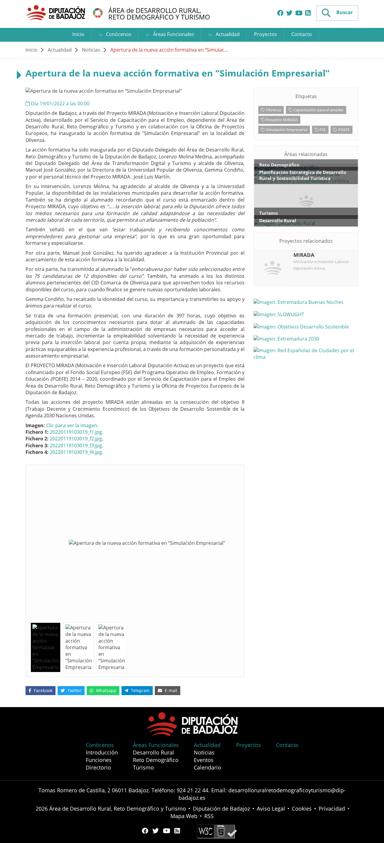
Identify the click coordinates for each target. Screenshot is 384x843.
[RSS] (308, 13)
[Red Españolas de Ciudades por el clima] (306, 353)
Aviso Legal (271, 808)
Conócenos (118, 34)
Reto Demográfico (155, 760)
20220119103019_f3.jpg (76, 445)
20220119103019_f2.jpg (76, 438)
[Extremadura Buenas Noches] (306, 301)
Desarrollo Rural (153, 752)
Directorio (98, 767)
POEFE (343, 129)
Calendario (207, 767)
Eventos (204, 760)
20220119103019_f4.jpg (76, 452)
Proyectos (265, 34)
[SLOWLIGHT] (306, 314)
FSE (322, 129)
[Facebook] (280, 13)
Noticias (91, 49)
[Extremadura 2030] (306, 338)
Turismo (143, 767)
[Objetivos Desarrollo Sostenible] (306, 326)
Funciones (99, 760)
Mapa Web (183, 816)
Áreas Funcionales (173, 34)
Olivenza (273, 109)
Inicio (78, 34)
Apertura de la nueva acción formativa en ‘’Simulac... (169, 49)
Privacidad (332, 808)
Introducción (102, 752)
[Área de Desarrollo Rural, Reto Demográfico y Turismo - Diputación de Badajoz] (56, 12)
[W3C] (217, 831)
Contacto (301, 34)
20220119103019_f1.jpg (76, 432)
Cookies (302, 808)
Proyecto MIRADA (281, 119)
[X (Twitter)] (289, 13)
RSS (209, 816)
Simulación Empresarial (286, 129)
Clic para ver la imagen (71, 425)
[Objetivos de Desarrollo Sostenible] (98, 12)
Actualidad (227, 34)
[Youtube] (298, 13)
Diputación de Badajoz (221, 808)
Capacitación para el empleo (318, 109)
